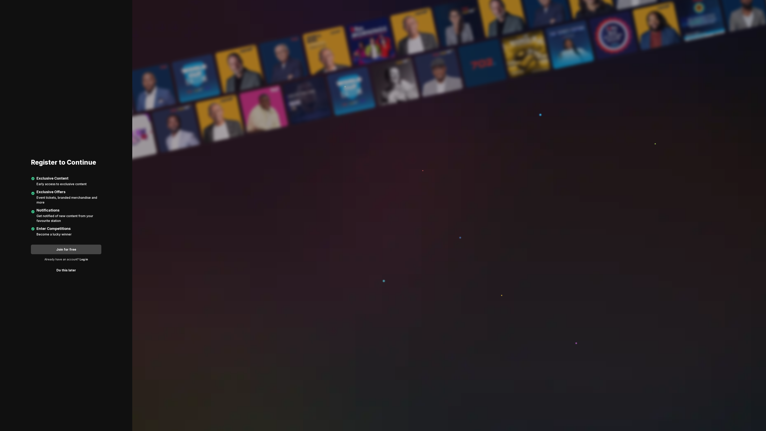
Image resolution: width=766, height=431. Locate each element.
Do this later (66, 270)
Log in (84, 259)
